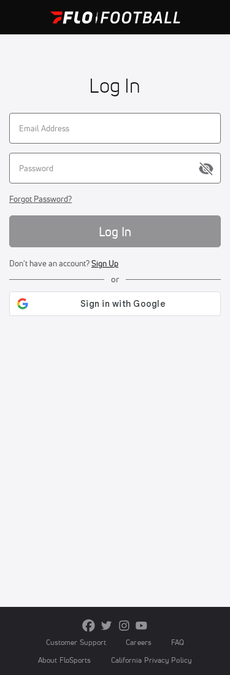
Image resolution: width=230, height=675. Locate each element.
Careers (138, 642)
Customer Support (76, 642)
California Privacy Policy (151, 660)
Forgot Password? (40, 199)
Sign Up (104, 263)
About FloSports (64, 660)
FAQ (177, 642)
